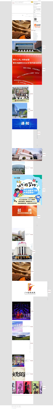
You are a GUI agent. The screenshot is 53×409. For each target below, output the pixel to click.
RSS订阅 (35, 5)
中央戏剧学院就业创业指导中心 (29, 95)
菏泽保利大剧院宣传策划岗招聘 (27, 167)
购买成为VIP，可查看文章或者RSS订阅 (37, 13)
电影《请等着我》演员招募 (27, 373)
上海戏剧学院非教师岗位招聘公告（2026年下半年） (42, 44)
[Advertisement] (37, 49)
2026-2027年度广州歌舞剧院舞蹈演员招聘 (47, 286)
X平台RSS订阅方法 (35, 34)
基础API (35, 8)
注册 (38, 0)
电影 (30, 318)
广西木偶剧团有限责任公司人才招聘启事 (30, 307)
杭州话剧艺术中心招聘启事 (29, 92)
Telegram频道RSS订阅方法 (36, 36)
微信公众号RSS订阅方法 (36, 33)
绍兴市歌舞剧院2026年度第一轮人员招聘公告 (28, 109)
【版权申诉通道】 (29, 3)
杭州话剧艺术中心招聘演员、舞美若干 (42, 385)
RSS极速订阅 (30, 16)
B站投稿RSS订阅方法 (35, 38)
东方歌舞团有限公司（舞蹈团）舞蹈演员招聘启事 (42, 152)
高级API (35, 9)
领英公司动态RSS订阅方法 (36, 35)
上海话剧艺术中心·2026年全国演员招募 (27, 360)
